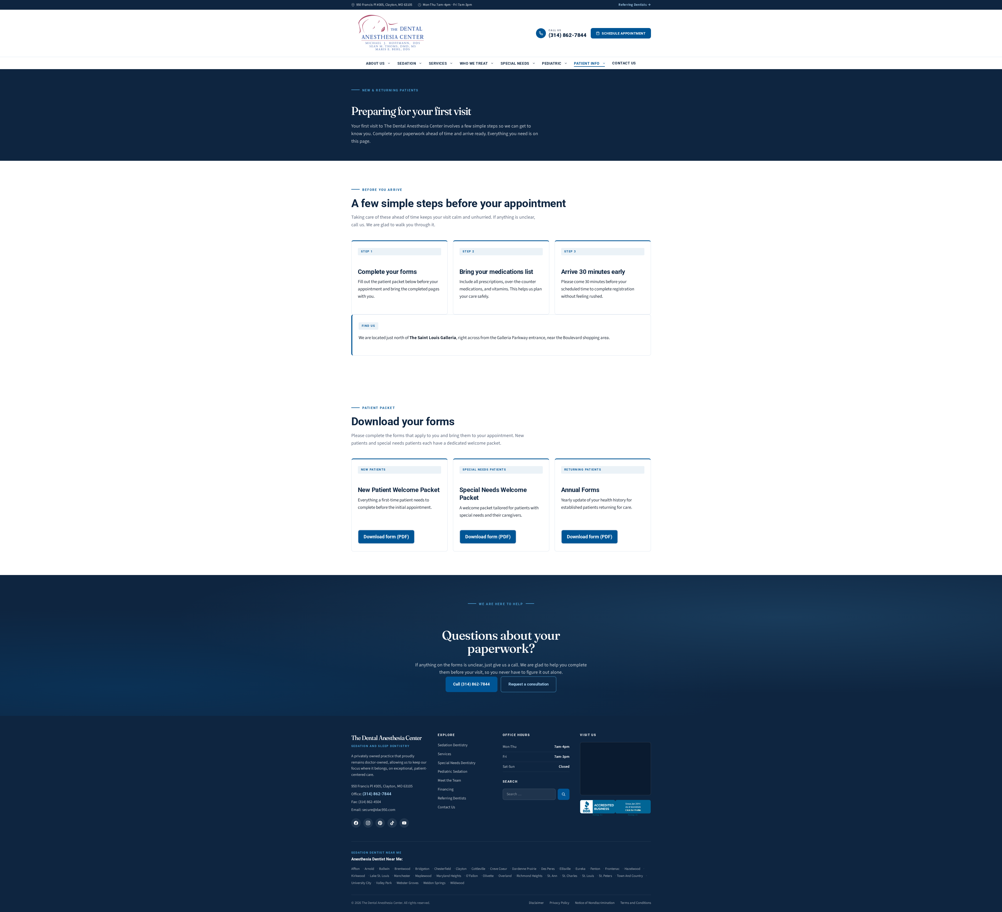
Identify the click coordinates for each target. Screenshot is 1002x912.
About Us (375, 63)
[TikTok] (392, 823)
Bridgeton (422, 868)
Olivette (488, 876)
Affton (355, 868)
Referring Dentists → (634, 4)
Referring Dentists (452, 798)
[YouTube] (404, 823)
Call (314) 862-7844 (471, 684)
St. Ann (552, 876)
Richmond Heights (529, 876)
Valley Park (384, 883)
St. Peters (605, 876)
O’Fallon (472, 876)
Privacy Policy (559, 902)
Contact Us (624, 63)
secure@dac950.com (378, 809)
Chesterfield (442, 868)
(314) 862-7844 (377, 794)
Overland (505, 876)
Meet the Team (449, 780)
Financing (445, 789)
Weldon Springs (434, 883)
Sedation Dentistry (453, 745)
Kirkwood (358, 876)
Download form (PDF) (386, 536)
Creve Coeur (498, 868)
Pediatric (551, 63)
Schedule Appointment (623, 33)
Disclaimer (536, 902)
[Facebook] (356, 823)
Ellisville (565, 868)
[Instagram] (368, 823)
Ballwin (384, 868)
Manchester (402, 876)
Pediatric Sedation (452, 771)
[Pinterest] (380, 823)
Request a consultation (528, 684)
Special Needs (515, 63)
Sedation (406, 63)
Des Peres (548, 868)
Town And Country (630, 876)
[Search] (564, 794)
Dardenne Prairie (524, 868)
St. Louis (588, 876)
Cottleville (478, 868)
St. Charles (569, 876)
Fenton (595, 868)
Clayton (461, 868)
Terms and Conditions (635, 902)
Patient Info (586, 63)
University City (361, 883)
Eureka (580, 868)
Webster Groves (407, 883)
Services (438, 63)
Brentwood (402, 868)
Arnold (369, 868)
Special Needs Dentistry (456, 763)
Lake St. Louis (379, 876)
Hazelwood (632, 868)
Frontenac (612, 868)
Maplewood (423, 876)
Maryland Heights (448, 876)
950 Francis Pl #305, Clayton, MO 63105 (382, 786)
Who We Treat (474, 63)
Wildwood (457, 883)
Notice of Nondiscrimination (595, 902)
